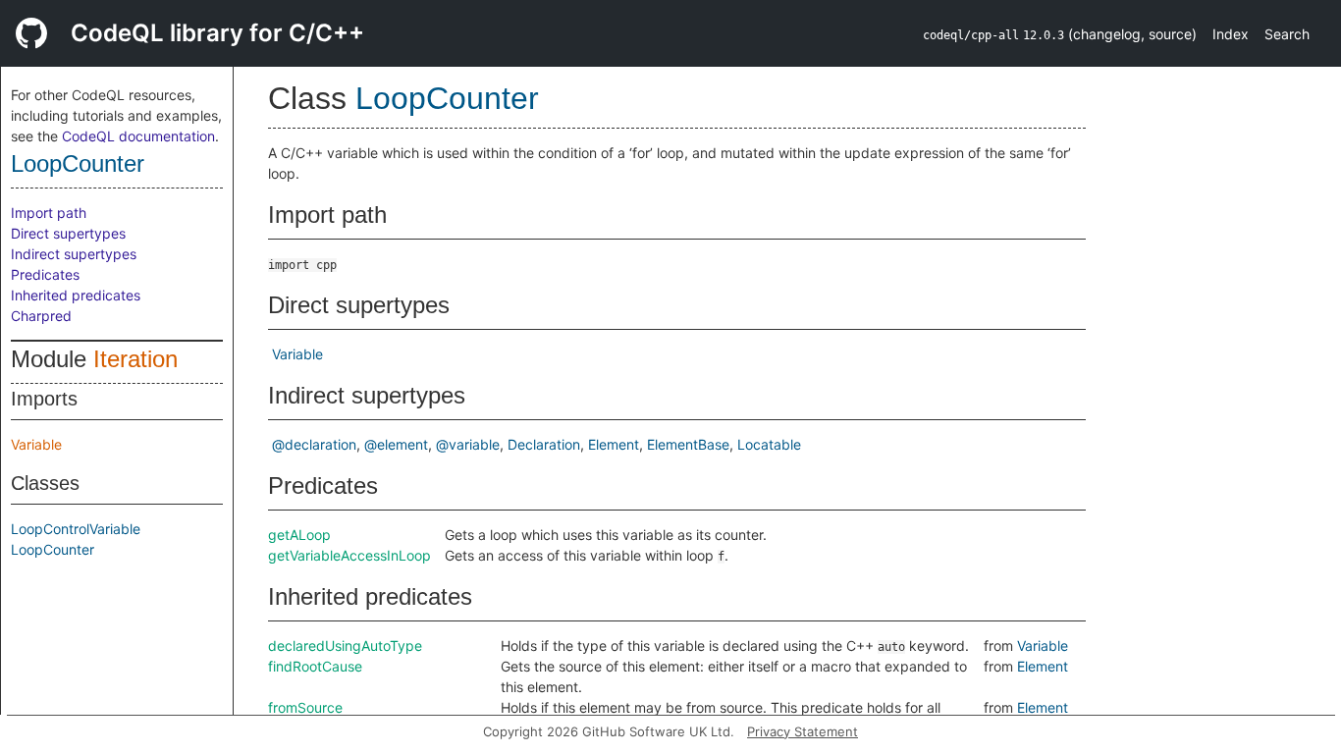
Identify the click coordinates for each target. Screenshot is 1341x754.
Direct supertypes (68, 233)
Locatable (769, 444)
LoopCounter (77, 163)
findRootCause (315, 666)
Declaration (544, 444)
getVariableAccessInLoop (349, 555)
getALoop (299, 534)
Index (1230, 34)
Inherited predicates (75, 295)
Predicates (45, 274)
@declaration (314, 444)
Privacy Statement (802, 731)
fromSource (305, 707)
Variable (36, 444)
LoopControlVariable (75, 528)
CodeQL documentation (138, 136)
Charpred (41, 315)
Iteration (135, 359)
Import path (48, 212)
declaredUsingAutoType (345, 645)
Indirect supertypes (73, 253)
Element (613, 444)
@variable (468, 444)
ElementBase (688, 444)
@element (396, 444)
